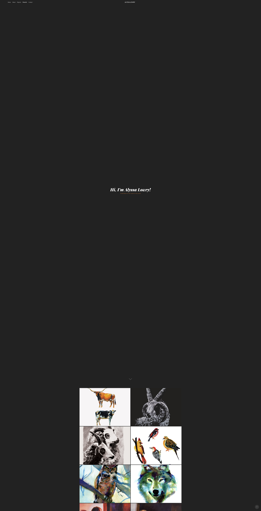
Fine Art (25, 2)
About (13, 2)
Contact (30, 2)
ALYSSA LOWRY (130, 2)
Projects (19, 2)
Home (9, 2)
